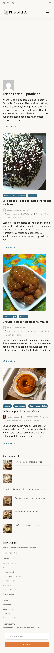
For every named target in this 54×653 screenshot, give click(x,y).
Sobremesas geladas (38, 406)
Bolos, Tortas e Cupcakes (14, 196)
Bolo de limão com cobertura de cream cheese (25, 489)
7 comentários (42, 331)
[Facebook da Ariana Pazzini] (15, 553)
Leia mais (7, 247)
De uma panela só (9, 594)
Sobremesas (20, 406)
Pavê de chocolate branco (26, 525)
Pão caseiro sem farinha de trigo (29, 498)
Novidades (7, 605)
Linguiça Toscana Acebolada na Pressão (25, 321)
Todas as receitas (9, 563)
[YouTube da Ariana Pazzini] (10, 553)
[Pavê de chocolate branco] (7, 528)
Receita (32, 196)
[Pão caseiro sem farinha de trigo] (7, 501)
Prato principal (10, 317)
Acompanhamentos (10, 581)
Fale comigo (7, 613)
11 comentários (14, 420)
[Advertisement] (27, 46)
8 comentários (42, 214)
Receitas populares (10, 618)
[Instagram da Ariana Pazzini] (5, 553)
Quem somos (8, 609)
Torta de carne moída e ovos (28, 462)
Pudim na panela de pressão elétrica (24, 411)
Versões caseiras (9, 590)
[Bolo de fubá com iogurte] (7, 514)
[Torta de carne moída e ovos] (7, 465)
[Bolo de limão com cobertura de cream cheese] (7, 478)
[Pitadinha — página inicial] (10, 543)
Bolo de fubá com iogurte (26, 511)
